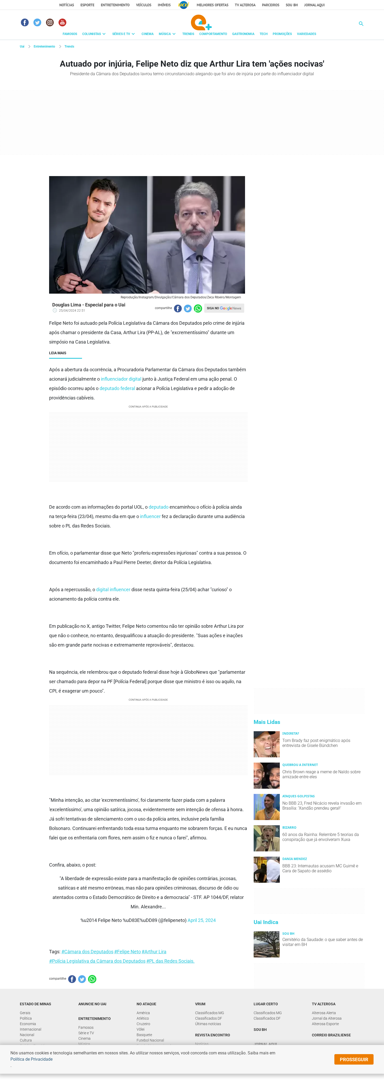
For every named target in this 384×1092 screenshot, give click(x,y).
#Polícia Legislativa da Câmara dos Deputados (97, 961)
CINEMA (148, 34)
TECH (263, 34)
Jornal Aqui (265, 1044)
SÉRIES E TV (121, 34)
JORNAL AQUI (314, 5)
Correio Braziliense (331, 1035)
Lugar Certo (266, 1004)
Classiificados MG (209, 1013)
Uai (22, 46)
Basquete (144, 1035)
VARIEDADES (306, 34)
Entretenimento (115, 5)
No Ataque (146, 1004)
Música (84, 1044)
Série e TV (86, 1033)
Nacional (27, 1035)
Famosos (86, 1027)
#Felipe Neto (127, 951)
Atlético (143, 1018)
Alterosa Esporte (325, 1024)
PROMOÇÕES (282, 34)
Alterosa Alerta (324, 1013)
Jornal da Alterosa (327, 1018)
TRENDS (188, 34)
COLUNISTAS (91, 34)
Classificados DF (208, 1018)
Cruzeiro (143, 1024)
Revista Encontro (212, 1035)
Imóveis (164, 5)
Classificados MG (268, 1013)
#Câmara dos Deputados (87, 951)
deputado (158, 507)
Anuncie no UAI (92, 1004)
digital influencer (113, 589)
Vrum (200, 1004)
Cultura (26, 1040)
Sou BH (292, 5)
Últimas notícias (208, 1024)
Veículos (143, 5)
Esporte (87, 5)
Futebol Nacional (150, 1040)
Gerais (25, 1013)
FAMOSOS (70, 34)
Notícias (66, 5)
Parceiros (270, 5)
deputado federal (117, 388)
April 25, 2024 (202, 920)
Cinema (84, 1038)
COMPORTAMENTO (213, 34)
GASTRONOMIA (243, 34)
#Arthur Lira (154, 951)
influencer (150, 516)
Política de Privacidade (31, 1059)
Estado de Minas (35, 1004)
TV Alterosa (245, 5)
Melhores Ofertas (212, 5)
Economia (28, 1024)
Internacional (30, 1029)
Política (26, 1018)
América (143, 1013)
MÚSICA (165, 34)
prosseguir (354, 1059)
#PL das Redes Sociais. (170, 961)
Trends (69, 46)
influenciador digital (121, 379)
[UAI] (183, 5)
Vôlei (140, 1029)
